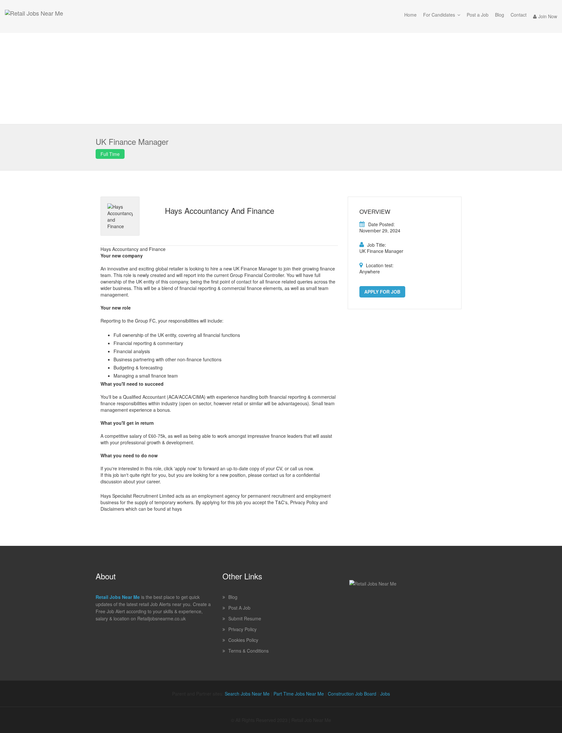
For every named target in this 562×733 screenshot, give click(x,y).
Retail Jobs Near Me (118, 597)
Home (410, 14)
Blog (499, 14)
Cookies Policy (243, 640)
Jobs (385, 693)
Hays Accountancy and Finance (219, 210)
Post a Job (477, 14)
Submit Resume (244, 618)
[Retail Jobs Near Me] (34, 16)
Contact (519, 14)
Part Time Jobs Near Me (299, 693)
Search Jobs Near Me (247, 693)
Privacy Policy (242, 629)
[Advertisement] (281, 78)
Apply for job (382, 291)
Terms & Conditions (248, 650)
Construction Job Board (352, 693)
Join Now (547, 16)
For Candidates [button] (439, 14)
